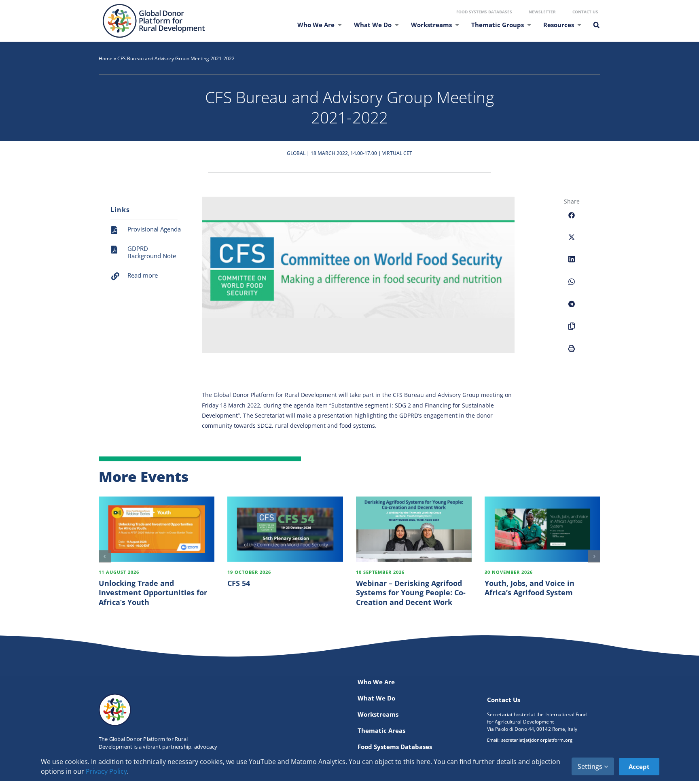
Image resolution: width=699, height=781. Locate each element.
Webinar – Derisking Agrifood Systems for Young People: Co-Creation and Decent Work (411, 592)
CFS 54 (238, 583)
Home (105, 58)
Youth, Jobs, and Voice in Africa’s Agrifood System (529, 587)
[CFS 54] (285, 529)
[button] (595, 30)
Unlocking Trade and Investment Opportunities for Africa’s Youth (153, 592)
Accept (639, 766)
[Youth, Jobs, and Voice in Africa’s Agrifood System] (542, 529)
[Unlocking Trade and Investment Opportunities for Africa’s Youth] (156, 529)
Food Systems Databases (484, 12)
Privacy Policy (106, 771)
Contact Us (585, 12)
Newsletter (542, 12)
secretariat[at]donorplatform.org (536, 740)
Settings (591, 766)
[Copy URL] (571, 331)
